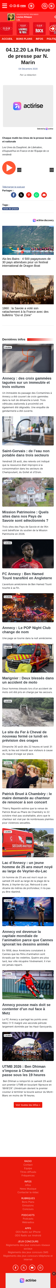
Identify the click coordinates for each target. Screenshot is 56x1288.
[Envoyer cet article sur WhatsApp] (35, 196)
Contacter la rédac (28, 1192)
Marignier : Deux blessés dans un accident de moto (28, 680)
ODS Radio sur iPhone (28, 1231)
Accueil (7, 39)
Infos (39, 39)
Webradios (28, 1222)
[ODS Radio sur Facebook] (16, 1268)
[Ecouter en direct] (52, 6)
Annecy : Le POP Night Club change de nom (26, 630)
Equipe (28, 1168)
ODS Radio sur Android (28, 1235)
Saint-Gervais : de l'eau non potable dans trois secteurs (26, 453)
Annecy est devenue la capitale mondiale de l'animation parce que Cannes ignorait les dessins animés (27, 938)
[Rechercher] (45, 6)
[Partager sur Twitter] (20, 196)
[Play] (3, 26)
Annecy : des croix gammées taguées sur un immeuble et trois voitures (26, 382)
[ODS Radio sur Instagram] (40, 1268)
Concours (28, 1209)
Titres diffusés (28, 1171)
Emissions (28, 1205)
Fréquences (28, 1175)
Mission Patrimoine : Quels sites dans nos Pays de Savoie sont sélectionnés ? (25, 516)
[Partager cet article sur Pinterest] (28, 196)
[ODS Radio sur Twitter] (24, 1268)
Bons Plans (24, 39)
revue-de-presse (10, 209)
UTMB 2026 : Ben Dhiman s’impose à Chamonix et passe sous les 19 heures (24, 1070)
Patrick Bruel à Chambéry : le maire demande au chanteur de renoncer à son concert (27, 798)
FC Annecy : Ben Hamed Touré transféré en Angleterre (27, 576)
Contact (28, 1164)
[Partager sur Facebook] (12, 196)
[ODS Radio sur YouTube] (32, 1268)
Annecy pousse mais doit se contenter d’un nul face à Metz (26, 1009)
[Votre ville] (31, 6)
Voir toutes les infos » (28, 1104)
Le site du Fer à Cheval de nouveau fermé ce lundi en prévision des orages (25, 736)
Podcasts (28, 1218)
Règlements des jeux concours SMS (28, 1252)
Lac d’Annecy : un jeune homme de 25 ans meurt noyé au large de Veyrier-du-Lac (27, 867)
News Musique (28, 1188)
